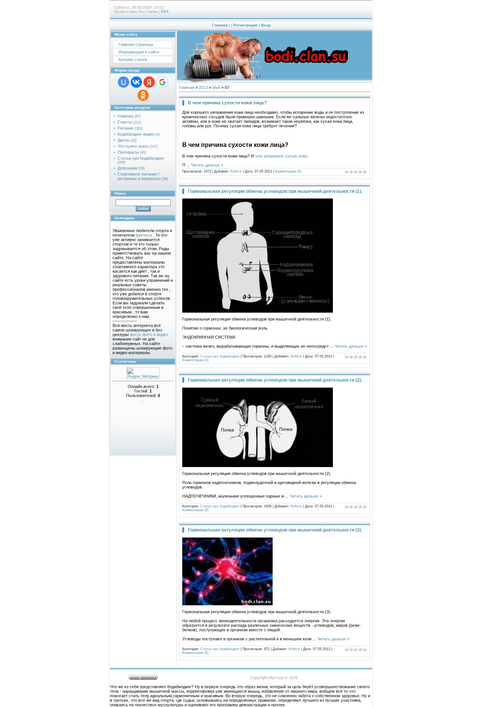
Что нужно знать (133, 146)
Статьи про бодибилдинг (140, 158)
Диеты (123, 140)
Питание (125, 128)
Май (216, 87)
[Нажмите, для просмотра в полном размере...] (257, 311)
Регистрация (245, 25)
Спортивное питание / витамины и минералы (139, 176)
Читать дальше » (207, 165)
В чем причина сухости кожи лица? (227, 102)
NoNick (236, 171)
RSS (165, 11)
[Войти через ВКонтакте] (136, 82)
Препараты (128, 152)
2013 (203, 87)
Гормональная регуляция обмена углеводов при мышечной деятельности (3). (275, 530)
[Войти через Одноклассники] (143, 95)
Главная (220, 25)
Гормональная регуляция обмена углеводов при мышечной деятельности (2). (275, 380)
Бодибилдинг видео (135, 134)
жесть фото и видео (149, 334)
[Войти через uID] (123, 82)
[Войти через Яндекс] (149, 82)
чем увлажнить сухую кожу (281, 156)
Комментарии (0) (288, 171)
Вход (265, 25)
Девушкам (127, 168)
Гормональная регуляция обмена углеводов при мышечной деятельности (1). (275, 191)
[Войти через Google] (162, 82)
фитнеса (144, 235)
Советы (124, 122)
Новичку (125, 116)
